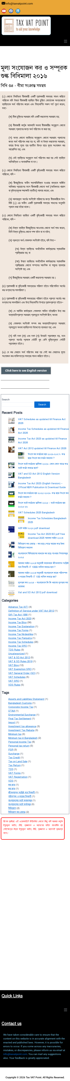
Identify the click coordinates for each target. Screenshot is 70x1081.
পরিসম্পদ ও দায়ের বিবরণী (19, 796)
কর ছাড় (11, 788)
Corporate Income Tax (20, 707)
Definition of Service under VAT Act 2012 (31, 610)
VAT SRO (13, 681)
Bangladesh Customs (20, 703)
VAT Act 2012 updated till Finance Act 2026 (42, 448)
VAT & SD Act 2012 (19, 657)
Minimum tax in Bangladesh (22, 738)
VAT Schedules (17, 677)
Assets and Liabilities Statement (26, 699)
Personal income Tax (19, 741)
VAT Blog (13, 665)
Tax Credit (14, 757)
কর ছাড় (11, 784)
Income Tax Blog (17, 622)
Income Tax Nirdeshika (20, 634)
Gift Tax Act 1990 (18, 614)
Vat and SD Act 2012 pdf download (37, 592)
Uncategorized (16, 653)
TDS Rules (14, 649)
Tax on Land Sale (17, 761)
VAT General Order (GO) (22, 673)
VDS (10, 780)
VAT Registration (18, 777)
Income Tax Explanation (21, 626)
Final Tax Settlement (19, 718)
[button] (65, 41)
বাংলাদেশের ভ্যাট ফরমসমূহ (20, 800)
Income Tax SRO (17, 645)
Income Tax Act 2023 (19, 618)
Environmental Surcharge (22, 714)
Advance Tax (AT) (18, 606)
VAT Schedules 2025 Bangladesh (36, 512)
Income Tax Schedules (20, 642)
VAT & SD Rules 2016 (20, 661)
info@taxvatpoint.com (15, 1054)
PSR (10, 749)
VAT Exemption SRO (20, 669)
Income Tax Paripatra (20, 638)
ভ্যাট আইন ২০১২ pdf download (34, 528)
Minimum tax (14, 734)
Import (11, 722)
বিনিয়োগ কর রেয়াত (16, 812)
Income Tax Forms (18, 630)
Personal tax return (18, 745)
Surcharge (14, 753)
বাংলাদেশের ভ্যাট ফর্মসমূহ (19, 804)
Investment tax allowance (22, 726)
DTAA (11, 710)
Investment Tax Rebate (21, 730)
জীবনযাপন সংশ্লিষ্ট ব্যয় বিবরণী (21, 792)
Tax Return (14, 765)
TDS (10, 769)
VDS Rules (14, 684)
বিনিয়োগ (12, 808)
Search (6, 399)
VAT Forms (14, 773)
